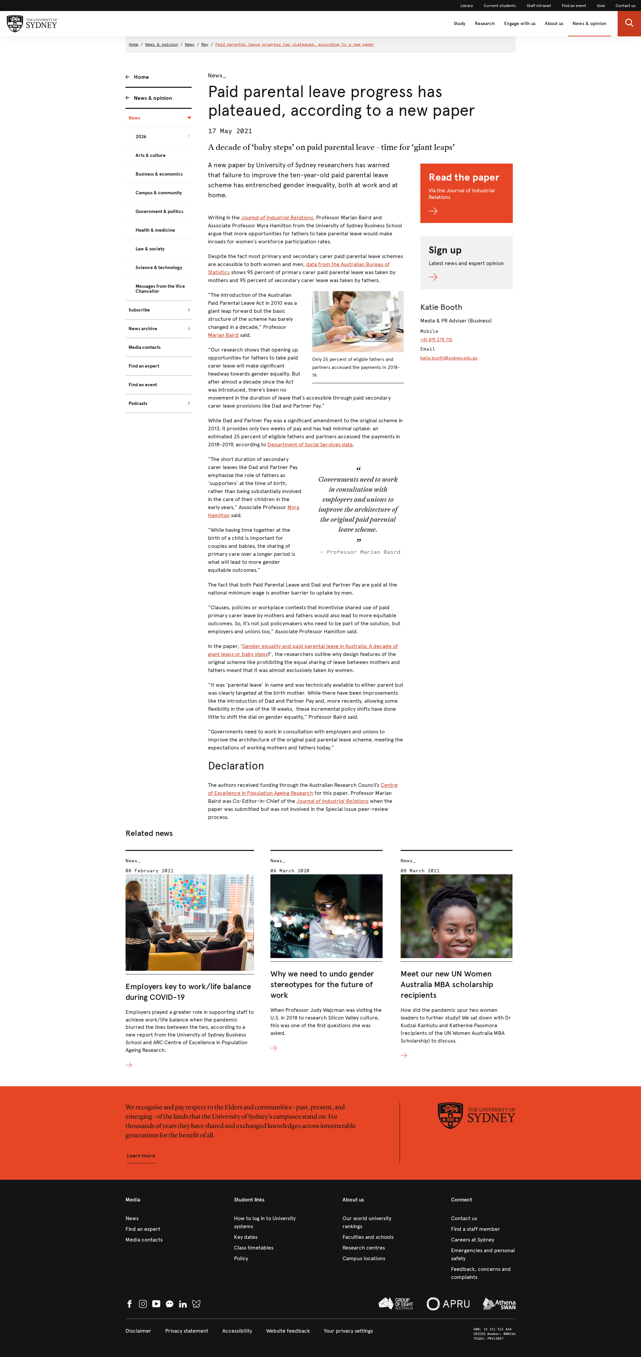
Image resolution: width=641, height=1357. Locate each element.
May (204, 44)
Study (459, 23)
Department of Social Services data (310, 444)
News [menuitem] (134, 118)
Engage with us (520, 23)
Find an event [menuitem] (143, 385)
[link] (466, 5)
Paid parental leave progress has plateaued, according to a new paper (294, 44)
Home (133, 44)
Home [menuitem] (141, 77)
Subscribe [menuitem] (139, 310)
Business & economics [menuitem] (159, 174)
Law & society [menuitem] (150, 249)
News (189, 44)
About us (554, 23)
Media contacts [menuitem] (145, 347)
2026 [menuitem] (141, 137)
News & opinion (589, 23)
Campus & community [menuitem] (159, 193)
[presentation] (190, 960)
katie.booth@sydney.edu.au (448, 358)
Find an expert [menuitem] (144, 366)
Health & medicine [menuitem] (155, 230)
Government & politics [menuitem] (159, 211)
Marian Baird (223, 335)
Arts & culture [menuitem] (151, 155)
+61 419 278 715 (436, 340)
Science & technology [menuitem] (159, 267)
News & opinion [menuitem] (153, 98)
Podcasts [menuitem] (138, 403)
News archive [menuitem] (143, 328)
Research (485, 23)
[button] (629, 23)
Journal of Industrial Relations (332, 801)
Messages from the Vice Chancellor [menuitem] (160, 288)
